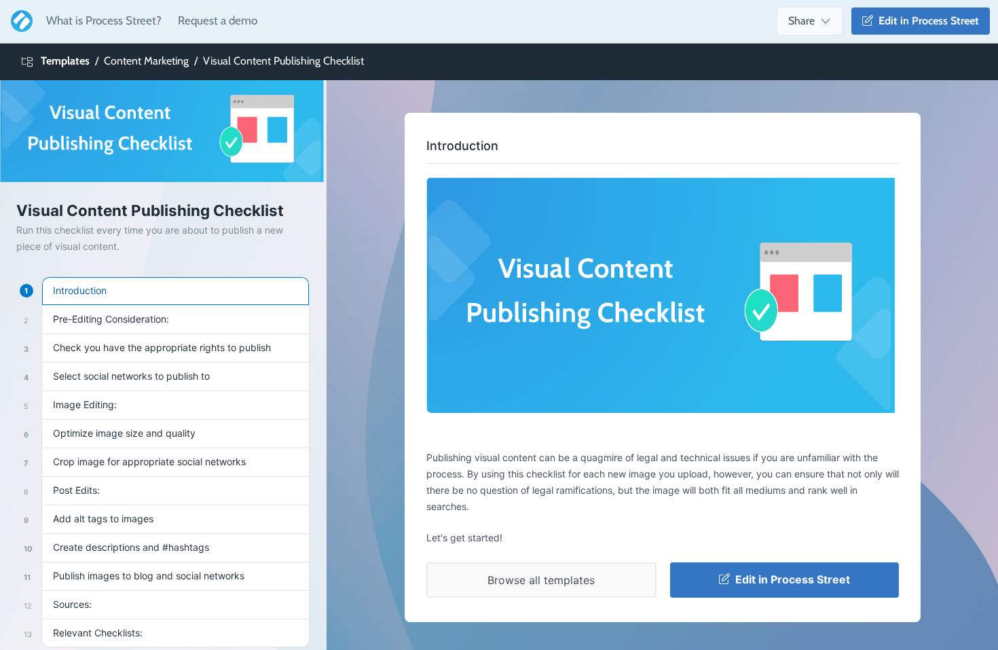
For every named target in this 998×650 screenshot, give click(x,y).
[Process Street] (19, 21)
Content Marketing (146, 60)
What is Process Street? (104, 20)
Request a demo (217, 20)
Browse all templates (541, 580)
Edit (926, 20)
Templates (65, 60)
